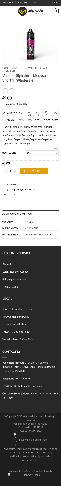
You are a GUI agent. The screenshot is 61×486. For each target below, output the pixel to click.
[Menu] (4, 11)
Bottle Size (9, 153)
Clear (56, 148)
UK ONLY (11, 194)
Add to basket (34, 171)
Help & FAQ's (10, 286)
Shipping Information (14, 279)
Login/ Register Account (15, 271)
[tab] (30, 213)
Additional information (17, 213)
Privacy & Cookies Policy (16, 331)
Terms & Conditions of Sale (17, 308)
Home (5, 68)
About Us (7, 263)
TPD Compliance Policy (15, 316)
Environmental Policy (14, 323)
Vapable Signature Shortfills (24, 189)
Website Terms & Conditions (18, 339)
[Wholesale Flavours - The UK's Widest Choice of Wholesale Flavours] (30, 11)
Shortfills (18, 68)
